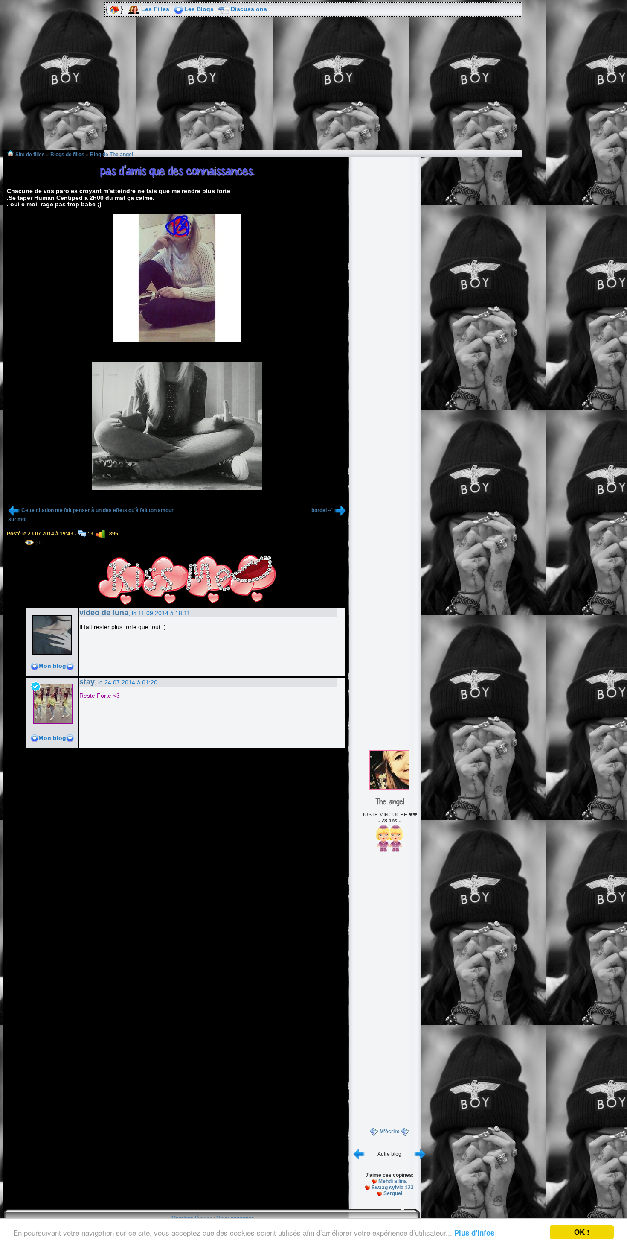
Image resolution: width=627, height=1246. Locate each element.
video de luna (103, 612)
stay (87, 682)
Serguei (392, 1193)
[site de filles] (113, 9)
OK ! (581, 1232)
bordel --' (322, 510)
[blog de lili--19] (420, 1154)
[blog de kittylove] (359, 1154)
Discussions (249, 9)
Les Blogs (199, 9)
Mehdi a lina (392, 1181)
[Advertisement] (313, 89)
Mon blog (52, 665)
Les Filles (155, 9)
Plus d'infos (474, 1233)
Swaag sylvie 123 (393, 1187)
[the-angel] (389, 788)
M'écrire (389, 1132)
